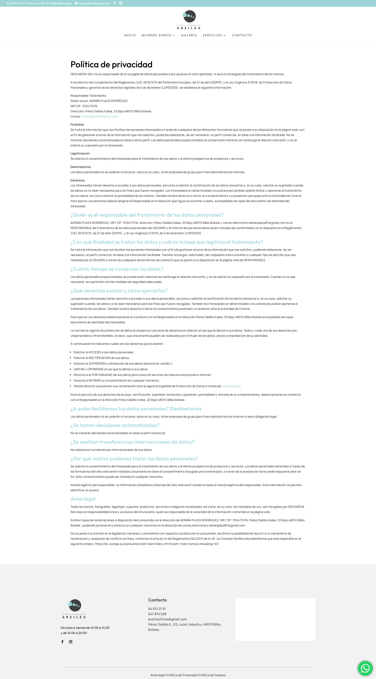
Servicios (212, 35)
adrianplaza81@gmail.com (100, 116)
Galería (189, 35)
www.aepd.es (231, 386)
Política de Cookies (212, 675)
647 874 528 (157, 614)
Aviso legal (158, 675)
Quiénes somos (156, 35)
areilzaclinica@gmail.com (167, 619)
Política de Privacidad (182, 675)
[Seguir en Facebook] (62, 642)
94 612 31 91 (157, 608)
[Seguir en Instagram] (70, 642)
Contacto (242, 35)
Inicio (130, 35)
